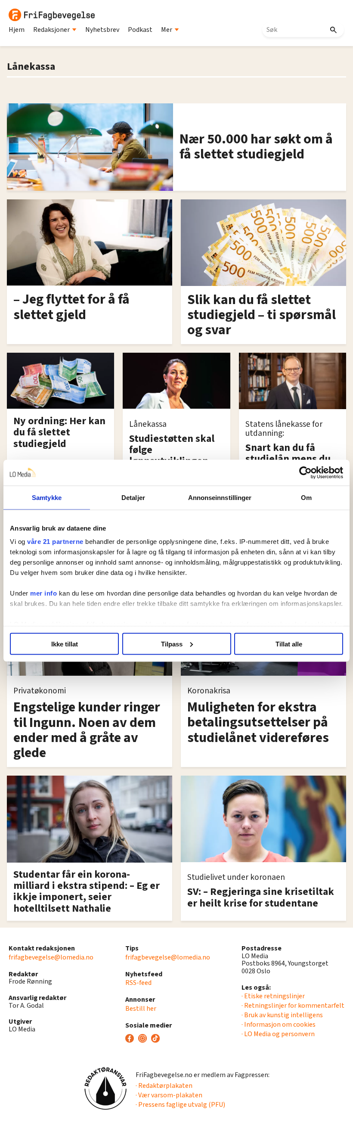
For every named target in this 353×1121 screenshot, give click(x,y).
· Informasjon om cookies (279, 1024)
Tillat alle (289, 643)
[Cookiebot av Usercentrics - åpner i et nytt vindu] (305, 472)
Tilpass (172, 643)
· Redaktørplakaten (164, 1085)
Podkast (140, 29)
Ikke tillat (64, 643)
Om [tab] (306, 497)
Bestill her (140, 1008)
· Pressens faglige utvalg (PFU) (180, 1104)
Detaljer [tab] (133, 497)
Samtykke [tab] (47, 497)
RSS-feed (138, 982)
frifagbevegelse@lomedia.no (51, 957)
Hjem (17, 29)
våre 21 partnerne (55, 541)
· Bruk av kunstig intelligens (282, 1015)
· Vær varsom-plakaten (169, 1095)
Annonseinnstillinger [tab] (220, 497)
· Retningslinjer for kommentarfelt (293, 1005)
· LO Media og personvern (278, 1034)
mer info (43, 593)
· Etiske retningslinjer (273, 996)
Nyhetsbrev (102, 29)
